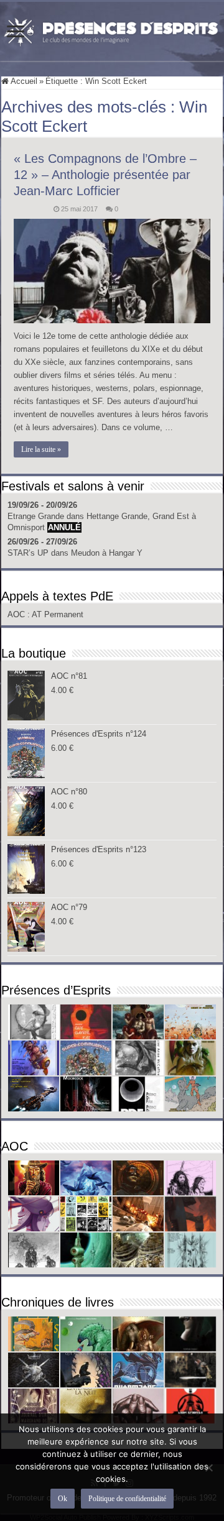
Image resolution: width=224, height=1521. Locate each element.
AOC (17, 614)
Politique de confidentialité (127, 1498)
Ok (62, 1498)
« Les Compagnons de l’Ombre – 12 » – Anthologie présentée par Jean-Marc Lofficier (105, 175)
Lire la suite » (41, 449)
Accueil (23, 81)
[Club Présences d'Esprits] (112, 29)
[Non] (208, 1467)
